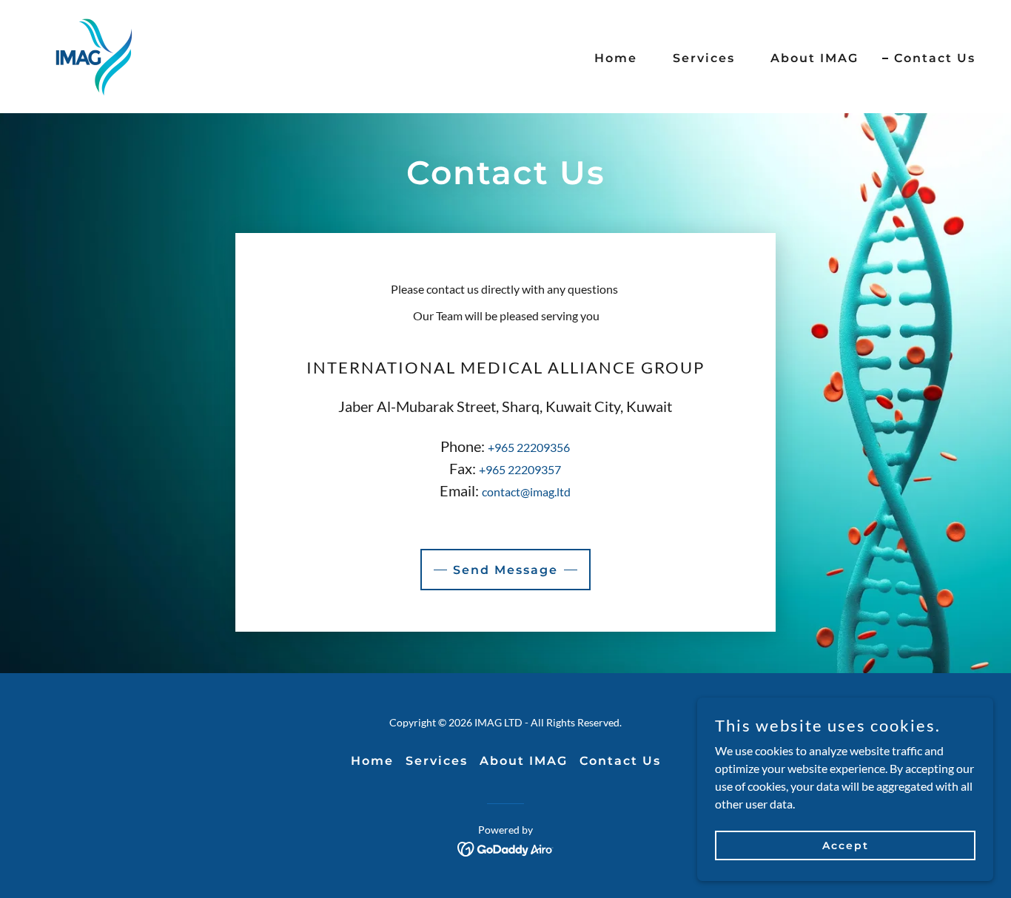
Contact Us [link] (934, 58)
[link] (94, 55)
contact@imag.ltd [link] (526, 492)
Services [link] (704, 58)
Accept (845, 844)
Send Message (505, 570)
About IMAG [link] (814, 58)
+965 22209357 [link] (520, 469)
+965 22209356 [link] (529, 447)
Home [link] (615, 58)
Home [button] (372, 761)
